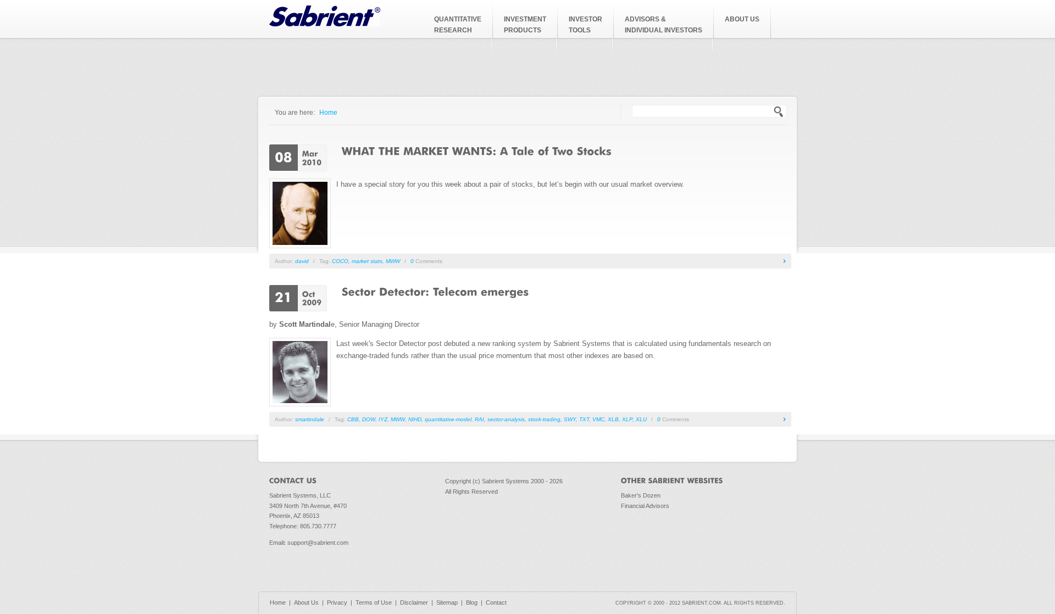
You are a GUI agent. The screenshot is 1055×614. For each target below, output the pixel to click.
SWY (570, 419)
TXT (584, 419)
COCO (340, 261)
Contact (496, 602)
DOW (368, 419)
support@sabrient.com (317, 542)
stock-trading (544, 419)
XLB (613, 419)
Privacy (337, 602)
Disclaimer (414, 602)
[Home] (324, 24)
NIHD (414, 419)
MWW (393, 261)
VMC (598, 419)
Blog (471, 602)
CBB (353, 419)
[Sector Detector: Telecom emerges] (435, 291)
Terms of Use (374, 602)
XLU (641, 419)
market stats (367, 261)
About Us (306, 602)
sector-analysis (506, 419)
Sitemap (447, 602)
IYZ (383, 419)
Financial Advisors (645, 506)
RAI (479, 419)
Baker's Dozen (640, 495)
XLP (627, 419)
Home (328, 112)
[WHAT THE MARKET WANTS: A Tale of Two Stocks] (477, 150)
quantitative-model (448, 419)
